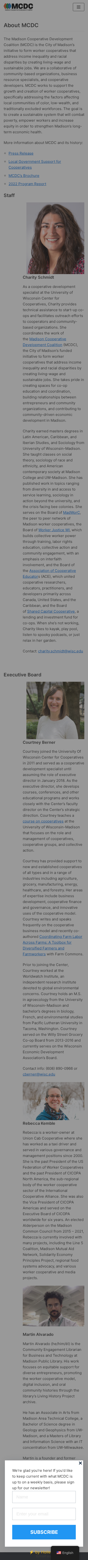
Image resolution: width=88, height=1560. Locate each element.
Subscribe (44, 1532)
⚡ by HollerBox (44, 1552)
